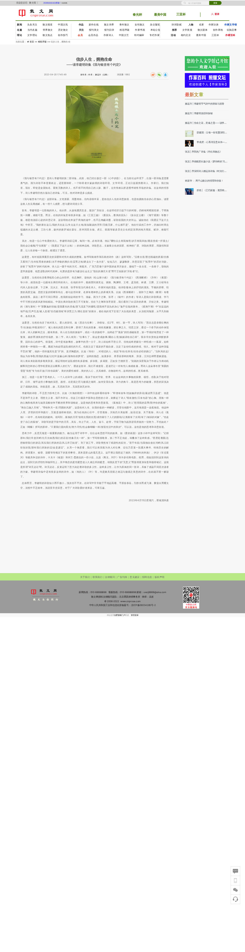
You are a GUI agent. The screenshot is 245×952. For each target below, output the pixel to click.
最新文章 (194, 94)
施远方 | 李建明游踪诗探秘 (198, 113)
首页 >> (34, 41)
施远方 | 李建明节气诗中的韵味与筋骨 (204, 103)
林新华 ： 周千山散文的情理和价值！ (204, 180)
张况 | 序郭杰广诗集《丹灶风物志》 (203, 151)
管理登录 (134, 615)
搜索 (215, 3)
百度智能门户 (119, 615)
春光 (136, 14)
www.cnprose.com (130, 601)
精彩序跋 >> (44, 41)
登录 (217, 14)
